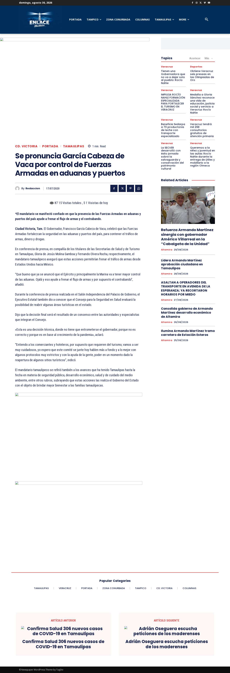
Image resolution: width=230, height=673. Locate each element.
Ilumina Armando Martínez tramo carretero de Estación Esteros (188, 333)
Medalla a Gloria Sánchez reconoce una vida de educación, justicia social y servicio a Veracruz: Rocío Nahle (202, 103)
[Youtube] (209, 3)
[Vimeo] (205, 3)
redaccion (33, 188)
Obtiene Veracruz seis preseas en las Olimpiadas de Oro (202, 75)
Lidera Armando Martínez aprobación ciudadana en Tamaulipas (182, 264)
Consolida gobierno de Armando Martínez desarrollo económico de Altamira (187, 312)
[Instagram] (197, 3)
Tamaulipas (73, 146)
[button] (206, 19)
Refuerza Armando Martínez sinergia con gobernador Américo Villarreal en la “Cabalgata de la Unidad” (187, 236)
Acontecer (194, 58)
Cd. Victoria (26, 146)
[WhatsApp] (138, 188)
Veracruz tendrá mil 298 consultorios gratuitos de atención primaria (202, 130)
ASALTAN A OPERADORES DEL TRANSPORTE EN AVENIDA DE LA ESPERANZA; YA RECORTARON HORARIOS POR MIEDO (185, 288)
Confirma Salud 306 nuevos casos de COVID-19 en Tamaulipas (63, 644)
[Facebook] (192, 3)
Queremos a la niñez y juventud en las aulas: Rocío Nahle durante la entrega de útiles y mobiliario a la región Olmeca (202, 157)
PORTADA (50, 146)
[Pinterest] (130, 188)
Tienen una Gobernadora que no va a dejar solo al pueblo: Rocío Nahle (173, 77)
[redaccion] (18, 188)
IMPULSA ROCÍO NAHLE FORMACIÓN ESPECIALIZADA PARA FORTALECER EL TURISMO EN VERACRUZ (173, 102)
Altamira (166, 249)
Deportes (196, 66)
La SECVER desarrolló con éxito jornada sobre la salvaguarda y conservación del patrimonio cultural (172, 158)
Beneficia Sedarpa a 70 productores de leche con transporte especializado (173, 130)
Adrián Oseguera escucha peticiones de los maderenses (166, 644)
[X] (201, 3)
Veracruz (167, 66)
